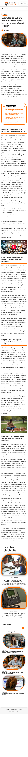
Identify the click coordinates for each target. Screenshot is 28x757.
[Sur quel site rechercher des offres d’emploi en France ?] (14, 683)
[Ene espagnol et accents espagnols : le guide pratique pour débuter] (14, 662)
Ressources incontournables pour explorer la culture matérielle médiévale (14, 121)
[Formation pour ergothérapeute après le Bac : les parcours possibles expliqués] (14, 641)
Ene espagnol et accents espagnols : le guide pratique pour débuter (12, 673)
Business (16, 577)
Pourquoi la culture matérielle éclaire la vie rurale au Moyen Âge (14, 110)
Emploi (16, 611)
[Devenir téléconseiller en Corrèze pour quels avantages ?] (14, 598)
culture (8, 135)
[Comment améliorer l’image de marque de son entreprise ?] (14, 565)
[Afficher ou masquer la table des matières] (20, 106)
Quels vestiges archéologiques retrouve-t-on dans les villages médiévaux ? (14, 114)
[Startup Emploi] (10, 3)
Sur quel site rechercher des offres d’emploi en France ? (13, 694)
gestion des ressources (9, 77)
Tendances (5, 14)
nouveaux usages (5, 404)
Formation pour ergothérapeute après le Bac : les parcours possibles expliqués (13, 652)
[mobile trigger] (2, 3)
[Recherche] (21, 3)
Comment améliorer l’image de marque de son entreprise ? (14, 580)
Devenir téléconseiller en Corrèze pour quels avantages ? (14, 614)
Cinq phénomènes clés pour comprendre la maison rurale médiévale (14, 118)
